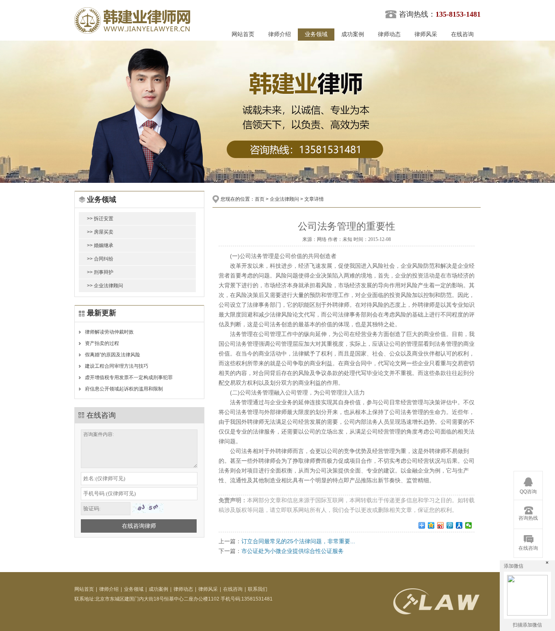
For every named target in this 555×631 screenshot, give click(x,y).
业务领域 (316, 34)
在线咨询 (462, 34)
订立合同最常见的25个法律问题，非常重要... (298, 541)
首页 (259, 199)
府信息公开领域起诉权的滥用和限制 (124, 389)
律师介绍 (279, 34)
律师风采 (425, 34)
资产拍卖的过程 (102, 343)
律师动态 (389, 34)
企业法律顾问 (284, 199)
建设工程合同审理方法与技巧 (116, 366)
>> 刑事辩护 (100, 272)
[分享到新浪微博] (440, 525)
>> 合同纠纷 (100, 259)
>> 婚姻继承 (100, 245)
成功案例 (352, 34)
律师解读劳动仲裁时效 (109, 332)
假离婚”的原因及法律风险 (112, 355)
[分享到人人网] (459, 525)
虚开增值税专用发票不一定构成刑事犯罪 (129, 377)
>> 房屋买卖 (100, 232)
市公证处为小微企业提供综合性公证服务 (292, 551)
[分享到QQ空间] (431, 525)
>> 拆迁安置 (100, 218)
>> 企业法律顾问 (105, 285)
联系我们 (257, 589)
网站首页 (243, 34)
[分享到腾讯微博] (450, 525)
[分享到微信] (468, 525)
